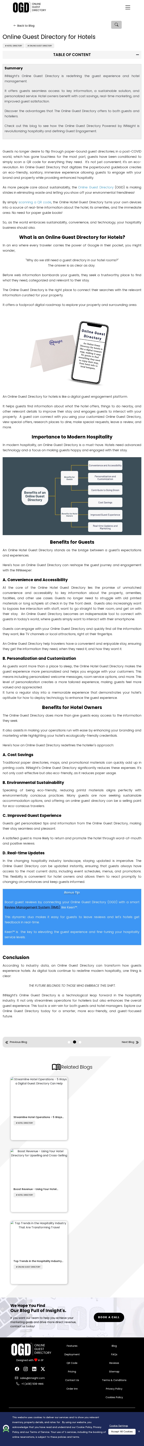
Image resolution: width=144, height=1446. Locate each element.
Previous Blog (18, 1042)
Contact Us (72, 1380)
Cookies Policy (114, 1397)
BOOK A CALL (109, 1317)
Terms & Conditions (114, 1380)
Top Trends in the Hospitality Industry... (38, 1261)
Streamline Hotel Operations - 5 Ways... (39, 1117)
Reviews (114, 1363)
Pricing (72, 1371)
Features (72, 1346)
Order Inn (72, 1389)
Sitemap (114, 1371)
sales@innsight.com (32, 1378)
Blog (114, 1346)
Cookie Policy (84, 1427)
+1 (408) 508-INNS (32, 1384)
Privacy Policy (114, 1389)
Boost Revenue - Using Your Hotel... (36, 1189)
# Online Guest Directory (40, 45)
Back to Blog (25, 26)
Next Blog (128, 1042)
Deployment (72, 1354)
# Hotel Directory (13, 45)
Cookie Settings (118, 1426)
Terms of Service (40, 1432)
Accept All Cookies (122, 1431)
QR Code (72, 1363)
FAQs (114, 1354)
